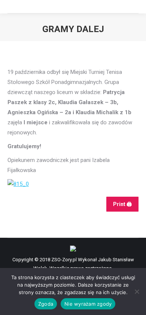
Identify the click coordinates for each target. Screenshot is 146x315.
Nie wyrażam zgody (88, 304)
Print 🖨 (122, 204)
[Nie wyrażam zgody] (136, 291)
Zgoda (45, 304)
